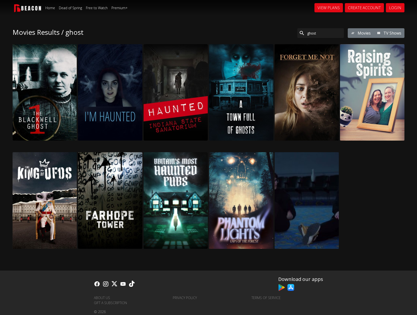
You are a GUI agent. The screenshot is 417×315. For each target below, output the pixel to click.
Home (50, 8)
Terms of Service (266, 297)
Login (395, 7)
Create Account (364, 7)
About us (102, 297)
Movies (364, 33)
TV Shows (391, 33)
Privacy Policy (185, 297)
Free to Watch (97, 8)
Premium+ (119, 8)
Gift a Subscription (110, 303)
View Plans (329, 7)
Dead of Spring (70, 8)
